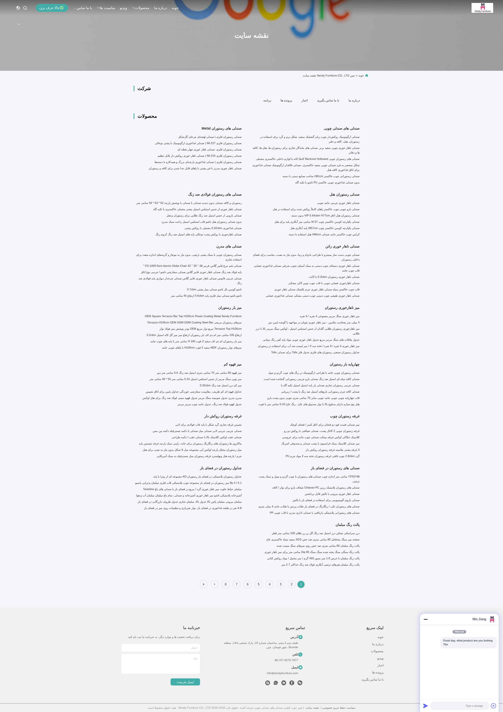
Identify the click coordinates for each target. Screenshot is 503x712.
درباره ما (160, 8)
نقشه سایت (312, 707)
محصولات (142, 8)
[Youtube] (283, 683)
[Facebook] (292, 683)
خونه (175, 8)
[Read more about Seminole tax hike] (214, 584)
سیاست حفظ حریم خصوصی (338, 707)
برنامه (267, 100)
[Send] (425, 705)
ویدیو (123, 8)
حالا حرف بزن (49, 8)
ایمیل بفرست (185, 682)
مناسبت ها (107, 8)
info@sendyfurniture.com (282, 673)
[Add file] (493, 705)
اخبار (304, 100)
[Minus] (425, 619)
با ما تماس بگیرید (82, 8)
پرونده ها (286, 100)
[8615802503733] (275, 683)
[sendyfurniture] (267, 683)
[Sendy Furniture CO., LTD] (482, 8)
